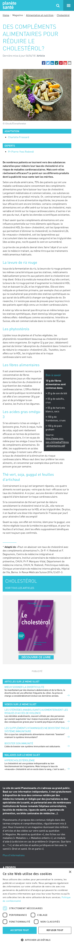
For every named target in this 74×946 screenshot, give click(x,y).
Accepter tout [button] (19, 930)
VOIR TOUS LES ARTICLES (19, 587)
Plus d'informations (14, 855)
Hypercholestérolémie (19, 760)
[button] (43, 63)
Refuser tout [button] (55, 930)
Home (6, 15)
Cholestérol (63, 15)
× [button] (70, 872)
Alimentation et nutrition (40, 15)
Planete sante (9, 5)
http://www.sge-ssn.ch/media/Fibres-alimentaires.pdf (57, 442)
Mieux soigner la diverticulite (24, 686)
